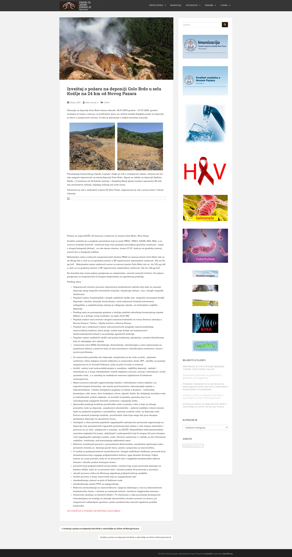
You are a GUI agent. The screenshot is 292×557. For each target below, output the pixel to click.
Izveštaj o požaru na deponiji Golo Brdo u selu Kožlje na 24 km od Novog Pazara (203, 396)
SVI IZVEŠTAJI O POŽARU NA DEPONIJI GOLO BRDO (93, 511)
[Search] (225, 24)
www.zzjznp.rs (92, 102)
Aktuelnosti (192, 5)
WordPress (228, 553)
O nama (224, 5)
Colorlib (208, 553)
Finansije (209, 5)
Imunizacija (175, 5)
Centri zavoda (156, 5)
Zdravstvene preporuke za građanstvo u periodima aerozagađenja (202, 376)
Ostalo (107, 102)
